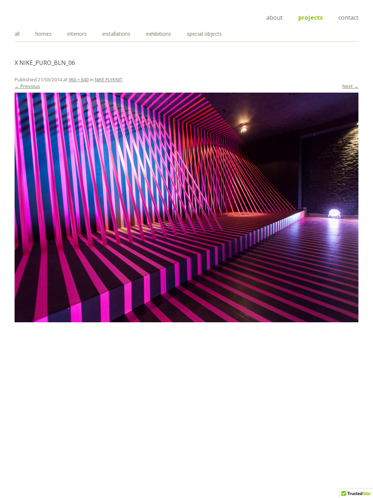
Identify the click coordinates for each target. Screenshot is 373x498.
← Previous (27, 86)
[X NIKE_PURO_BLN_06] (186, 207)
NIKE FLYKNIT (108, 79)
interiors (77, 33)
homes (43, 33)
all (17, 33)
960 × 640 (78, 79)
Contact (348, 17)
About (274, 17)
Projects (310, 17)
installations (116, 33)
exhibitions (158, 33)
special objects (204, 33)
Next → (350, 86)
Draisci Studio (51, 16)
